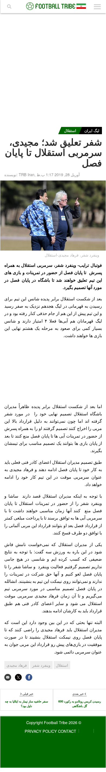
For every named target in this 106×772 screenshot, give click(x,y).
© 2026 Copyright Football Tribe (53, 722)
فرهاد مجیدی (17, 665)
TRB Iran (26, 174)
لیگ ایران (91, 130)
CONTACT (67, 731)
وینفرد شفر (41, 665)
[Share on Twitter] (18, 677)
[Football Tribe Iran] (53, 6)
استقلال (70, 130)
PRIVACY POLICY (41, 731)
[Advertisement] (53, 68)
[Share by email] (7, 677)
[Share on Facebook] (28, 677)
